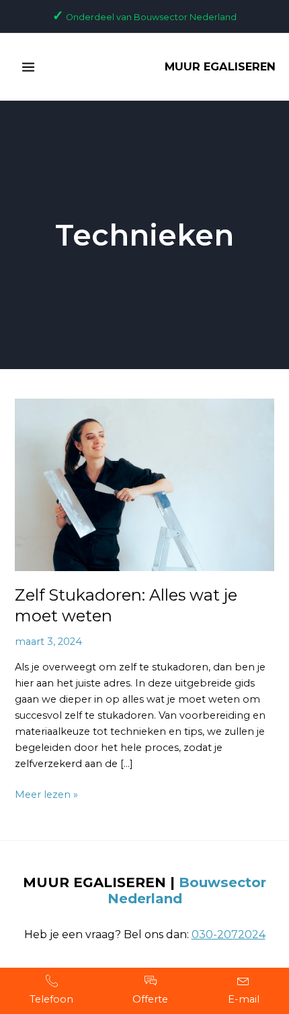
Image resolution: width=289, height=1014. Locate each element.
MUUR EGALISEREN (220, 66)
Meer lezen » (46, 794)
